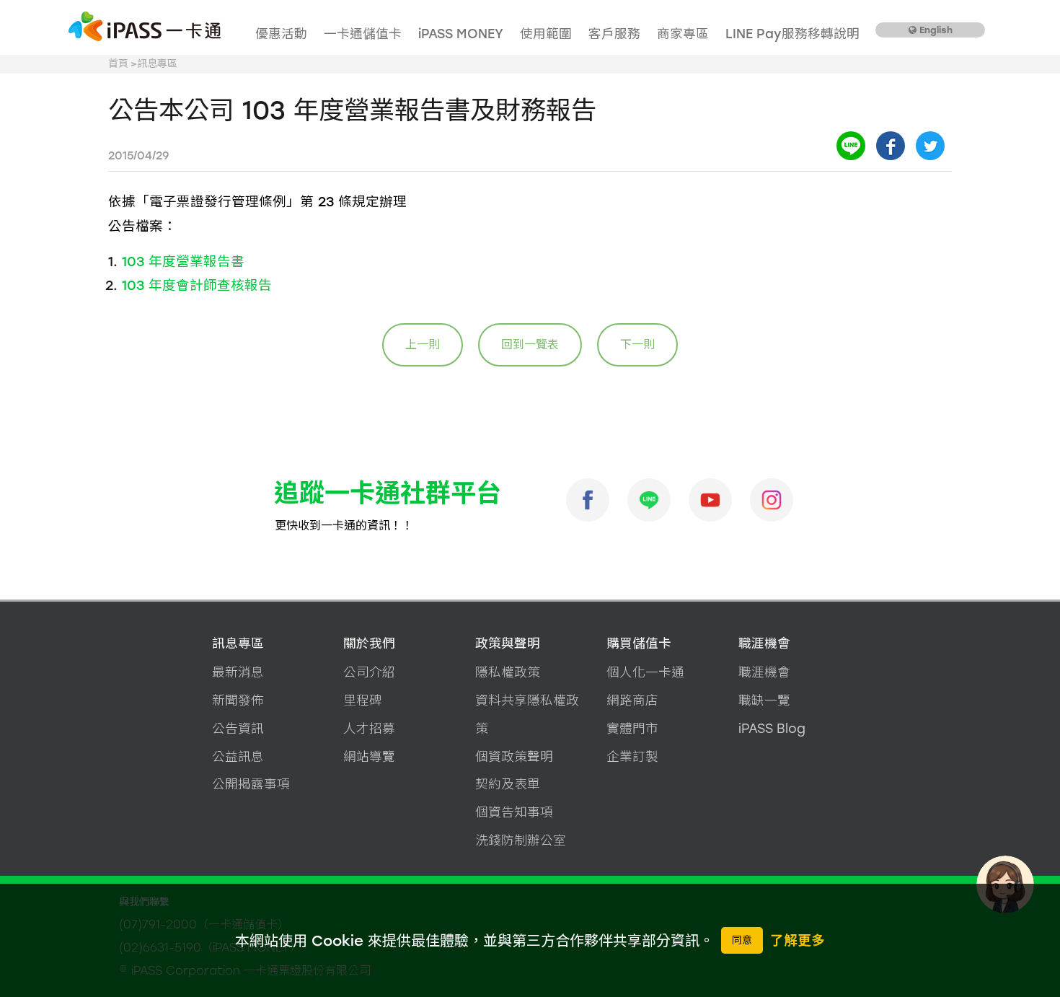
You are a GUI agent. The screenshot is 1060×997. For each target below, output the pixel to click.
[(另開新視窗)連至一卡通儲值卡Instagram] (771, 500)
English (935, 30)
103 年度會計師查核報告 (197, 285)
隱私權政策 (507, 672)
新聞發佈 (238, 700)
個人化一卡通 (645, 672)
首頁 (118, 64)
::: (254, 18)
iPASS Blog (771, 728)
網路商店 (632, 700)
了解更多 (797, 940)
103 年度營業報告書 (183, 261)
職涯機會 (764, 643)
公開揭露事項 (251, 783)
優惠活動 (281, 33)
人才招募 (369, 728)
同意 (742, 940)
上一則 (422, 344)
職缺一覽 (764, 700)
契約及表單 (507, 783)
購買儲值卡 (638, 643)
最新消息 (238, 672)
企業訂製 (632, 756)
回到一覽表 (530, 344)
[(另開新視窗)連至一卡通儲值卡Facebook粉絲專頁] (587, 500)
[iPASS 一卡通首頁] (145, 26)
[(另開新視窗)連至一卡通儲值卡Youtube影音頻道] (710, 500)
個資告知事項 (514, 812)
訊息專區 (238, 643)
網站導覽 (369, 756)
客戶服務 (614, 33)
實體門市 (632, 728)
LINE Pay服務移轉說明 (792, 33)
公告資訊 (238, 728)
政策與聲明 (507, 643)
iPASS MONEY (460, 33)
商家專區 (683, 33)
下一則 (637, 344)
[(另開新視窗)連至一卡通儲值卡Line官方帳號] (649, 500)
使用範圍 (546, 33)
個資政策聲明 (514, 756)
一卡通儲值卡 (363, 33)
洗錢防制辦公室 (520, 840)
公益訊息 (238, 756)
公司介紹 (369, 672)
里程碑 (362, 700)
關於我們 (369, 643)
